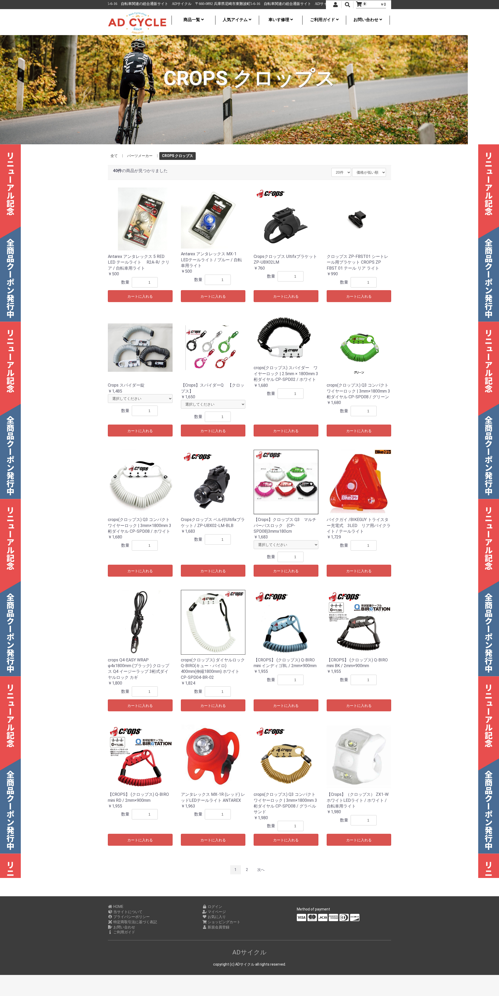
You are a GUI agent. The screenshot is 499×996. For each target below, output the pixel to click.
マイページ (216, 912)
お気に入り (216, 917)
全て (114, 156)
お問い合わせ (366, 19)
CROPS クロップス (177, 156)
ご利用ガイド (323, 19)
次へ (261, 870)
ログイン (214, 906)
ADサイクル (249, 952)
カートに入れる (140, 296)
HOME (118, 906)
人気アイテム (236, 19)
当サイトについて (127, 912)
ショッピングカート (223, 922)
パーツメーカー (140, 156)
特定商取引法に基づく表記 (135, 922)
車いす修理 (279, 19)
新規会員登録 (218, 927)
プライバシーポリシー (131, 917)
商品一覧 (192, 19)
